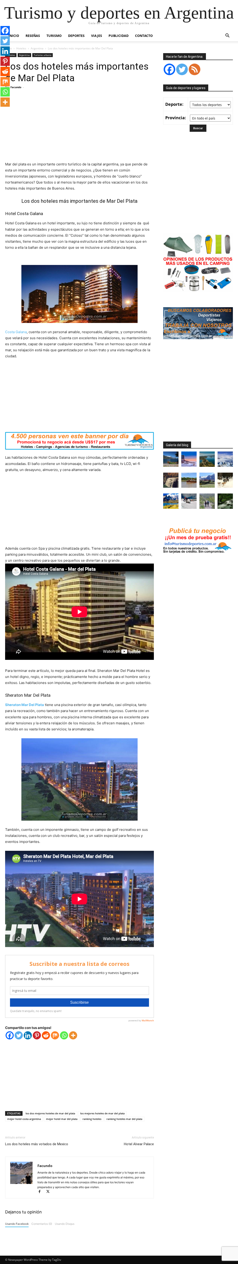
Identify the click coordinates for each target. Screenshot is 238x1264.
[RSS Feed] (194, 69)
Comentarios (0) (41, 1223)
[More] (73, 1035)
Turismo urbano (42, 55)
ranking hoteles (92, 1119)
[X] (49, 1192)
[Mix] (55, 1035)
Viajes (96, 35)
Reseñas (33, 35)
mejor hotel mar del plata (61, 1119)
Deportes (76, 35)
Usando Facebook (17, 1223)
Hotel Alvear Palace (139, 1144)
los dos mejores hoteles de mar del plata (50, 1113)
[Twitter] (19, 1035)
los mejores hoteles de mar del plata (102, 1113)
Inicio (13, 35)
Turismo (54, 35)
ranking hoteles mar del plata (124, 1119)
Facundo (15, 87)
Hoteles (21, 48)
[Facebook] (10, 1035)
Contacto (144, 35)
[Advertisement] (79, 126)
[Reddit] (46, 1035)
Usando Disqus (64, 1223)
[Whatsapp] (64, 1035)
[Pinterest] (37, 1035)
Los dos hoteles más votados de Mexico (36, 1144)
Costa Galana (16, 332)
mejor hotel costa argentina (24, 1119)
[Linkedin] (28, 1035)
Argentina (37, 48)
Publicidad (119, 35)
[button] (227, 36)
